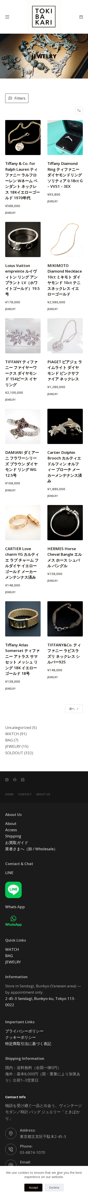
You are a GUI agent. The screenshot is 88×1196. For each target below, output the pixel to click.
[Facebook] (14, 779)
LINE (9, 872)
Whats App (15, 906)
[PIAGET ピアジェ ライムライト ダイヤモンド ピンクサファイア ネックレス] (65, 335)
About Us (43, 794)
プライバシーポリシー (24, 1030)
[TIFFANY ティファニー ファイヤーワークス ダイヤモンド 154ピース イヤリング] (23, 335)
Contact (25, 794)
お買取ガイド (16, 842)
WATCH (12, 949)
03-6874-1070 (32, 1152)
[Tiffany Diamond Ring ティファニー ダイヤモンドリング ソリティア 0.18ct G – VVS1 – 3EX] (65, 137)
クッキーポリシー (20, 1037)
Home (9, 794)
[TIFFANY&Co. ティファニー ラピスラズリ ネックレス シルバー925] (65, 618)
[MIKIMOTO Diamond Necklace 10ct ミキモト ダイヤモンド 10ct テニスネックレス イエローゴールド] (65, 239)
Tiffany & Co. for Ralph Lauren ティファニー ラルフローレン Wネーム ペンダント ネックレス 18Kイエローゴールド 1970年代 (22, 180)
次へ (72, 709)
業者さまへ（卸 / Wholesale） (31, 848)
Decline (54, 1187)
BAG (9, 955)
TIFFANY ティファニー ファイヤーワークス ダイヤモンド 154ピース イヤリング (21, 373)
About (10, 823)
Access (11, 829)
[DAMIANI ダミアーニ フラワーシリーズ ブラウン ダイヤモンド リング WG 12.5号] (23, 426)
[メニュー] (7, 17)
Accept (33, 1187)
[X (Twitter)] (22, 779)
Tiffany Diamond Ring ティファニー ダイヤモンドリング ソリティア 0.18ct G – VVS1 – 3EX (65, 175)
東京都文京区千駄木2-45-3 (43, 1136)
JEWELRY (10, 213)
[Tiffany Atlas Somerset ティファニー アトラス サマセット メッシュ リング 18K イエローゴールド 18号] (23, 618)
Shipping (13, 836)
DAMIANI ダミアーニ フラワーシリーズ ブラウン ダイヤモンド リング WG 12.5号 (22, 464)
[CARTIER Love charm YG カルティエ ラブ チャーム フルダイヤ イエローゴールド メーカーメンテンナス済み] (23, 522)
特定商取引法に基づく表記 (28, 1043)
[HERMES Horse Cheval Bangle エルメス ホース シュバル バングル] (65, 522)
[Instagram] (7, 779)
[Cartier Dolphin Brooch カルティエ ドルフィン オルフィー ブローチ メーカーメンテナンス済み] (65, 426)
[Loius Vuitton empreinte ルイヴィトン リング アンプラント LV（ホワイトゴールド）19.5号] (23, 239)
